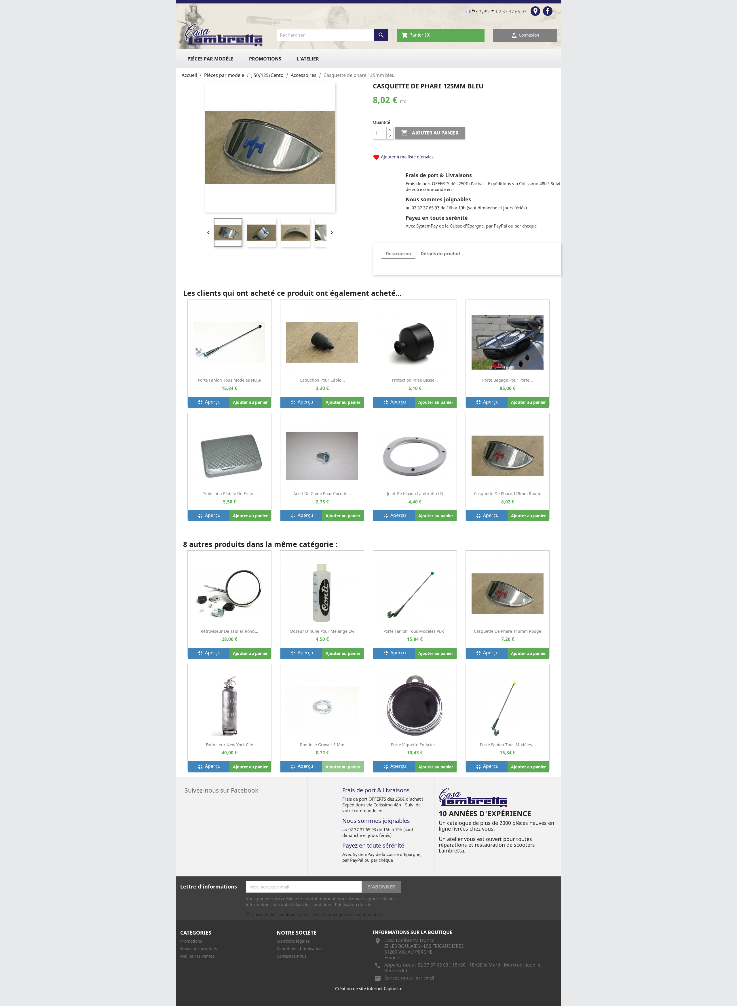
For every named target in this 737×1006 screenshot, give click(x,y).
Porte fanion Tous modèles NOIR (229, 380)
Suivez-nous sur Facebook (221, 789)
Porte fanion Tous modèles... (507, 744)
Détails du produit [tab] (441, 253)
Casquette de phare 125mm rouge (507, 493)
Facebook (547, 11)
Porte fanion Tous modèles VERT (414, 631)
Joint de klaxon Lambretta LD (415, 493)
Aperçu (209, 402)
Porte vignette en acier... (415, 744)
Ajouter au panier (430, 132)
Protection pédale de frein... (229, 493)
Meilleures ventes (197, 956)
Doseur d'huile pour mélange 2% (322, 631)
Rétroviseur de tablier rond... (229, 631)
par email (425, 978)
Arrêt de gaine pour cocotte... (322, 493)
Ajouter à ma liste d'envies (403, 157)
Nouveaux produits (198, 948)
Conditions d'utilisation (299, 948)
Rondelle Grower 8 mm (322, 744)
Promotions (265, 59)
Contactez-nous (292, 956)
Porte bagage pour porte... (507, 380)
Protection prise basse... (415, 380)
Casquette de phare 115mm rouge (507, 631)
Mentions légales (293, 941)
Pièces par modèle (210, 59)
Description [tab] (398, 253)
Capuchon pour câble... (322, 380)
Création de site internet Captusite (368, 988)
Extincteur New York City (229, 744)
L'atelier (308, 59)
